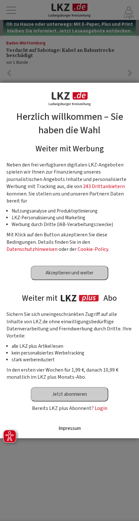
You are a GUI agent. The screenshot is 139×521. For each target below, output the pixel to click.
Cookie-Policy (93, 249)
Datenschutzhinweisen (32, 249)
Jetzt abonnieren (69, 394)
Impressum (70, 428)
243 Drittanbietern (104, 186)
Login (101, 408)
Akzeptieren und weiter (69, 273)
